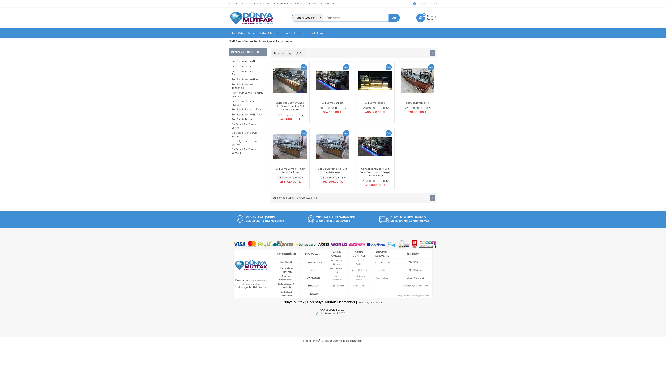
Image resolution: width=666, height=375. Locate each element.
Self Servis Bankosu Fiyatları (243, 103)
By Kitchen (313, 277)
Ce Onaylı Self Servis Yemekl (244, 151)
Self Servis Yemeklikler (245, 79)
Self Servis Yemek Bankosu (242, 73)
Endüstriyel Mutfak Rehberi (251, 287)
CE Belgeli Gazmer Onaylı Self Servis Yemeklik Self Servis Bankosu (290, 106)
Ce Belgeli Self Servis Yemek (244, 143)
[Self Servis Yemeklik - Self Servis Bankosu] (290, 147)
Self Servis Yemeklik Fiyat (247, 114)
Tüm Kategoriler (241, 33)
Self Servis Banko (242, 66)
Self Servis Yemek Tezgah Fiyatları (247, 94)
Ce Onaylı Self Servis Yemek (244, 126)
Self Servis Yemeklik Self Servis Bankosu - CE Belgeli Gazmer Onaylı (375, 172)
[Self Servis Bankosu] (332, 81)
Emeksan (313, 285)
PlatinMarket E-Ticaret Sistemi (322, 340)
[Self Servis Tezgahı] (375, 81)
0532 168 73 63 (415, 277)
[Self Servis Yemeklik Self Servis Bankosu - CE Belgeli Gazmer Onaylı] (375, 147)
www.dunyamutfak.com (370, 302)
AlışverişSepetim (432, 18)
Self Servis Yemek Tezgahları (242, 86)
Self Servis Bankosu (333, 102)
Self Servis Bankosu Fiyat (247, 109)
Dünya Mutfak (313, 262)
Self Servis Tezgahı (243, 119)
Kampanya (241, 280)
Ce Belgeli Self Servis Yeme (244, 134)
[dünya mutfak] (252, 25)
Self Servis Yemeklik (244, 61)
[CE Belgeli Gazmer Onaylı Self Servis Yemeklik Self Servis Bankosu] (290, 81)
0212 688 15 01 (415, 262)
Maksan (313, 293)
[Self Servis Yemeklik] (417, 81)
